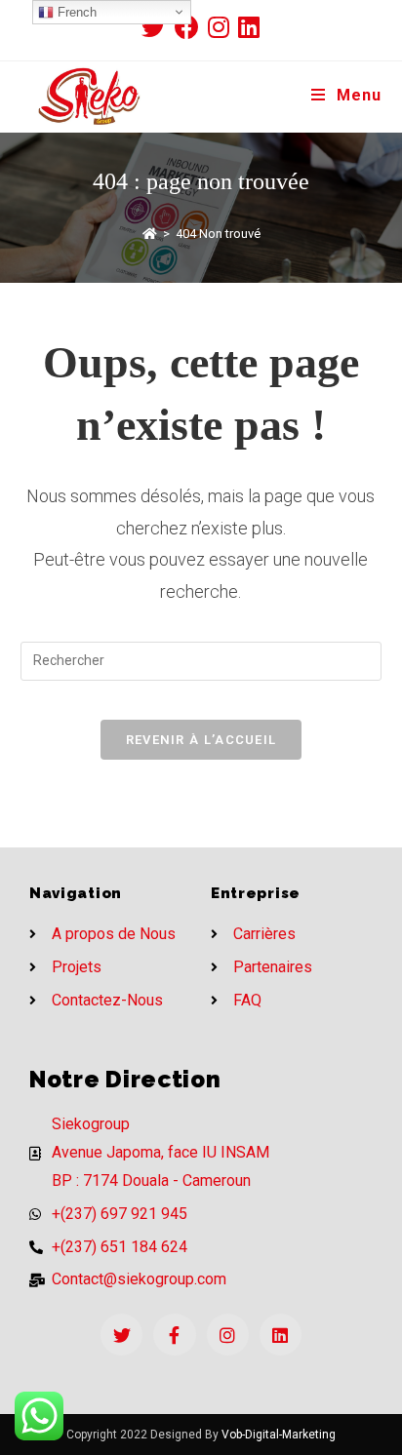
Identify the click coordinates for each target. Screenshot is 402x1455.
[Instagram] (228, 1335)
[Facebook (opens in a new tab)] (191, 27)
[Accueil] (149, 233)
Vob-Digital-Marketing (278, 1434)
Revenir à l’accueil (201, 739)
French (75, 12)
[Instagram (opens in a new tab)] (223, 27)
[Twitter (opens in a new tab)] (158, 27)
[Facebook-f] (174, 1335)
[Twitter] (121, 1335)
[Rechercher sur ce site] (201, 660)
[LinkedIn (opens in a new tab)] (249, 27)
